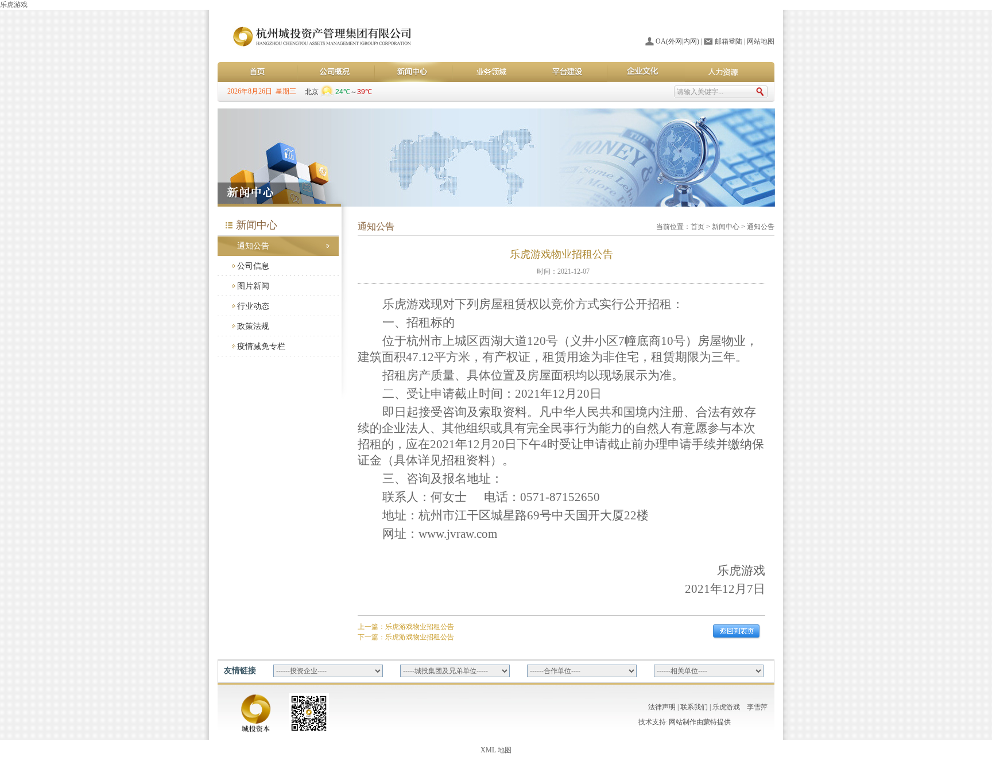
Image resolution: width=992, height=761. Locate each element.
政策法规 (253, 326)
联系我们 (694, 707)
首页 (697, 227)
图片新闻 (253, 286)
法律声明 (662, 707)
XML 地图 (496, 750)
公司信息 (253, 266)
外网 (675, 41)
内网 (690, 41)
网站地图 (760, 41)
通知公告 (253, 246)
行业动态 (253, 306)
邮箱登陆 (728, 41)
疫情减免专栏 (261, 346)
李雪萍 (757, 707)
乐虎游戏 (14, 5)
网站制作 (682, 722)
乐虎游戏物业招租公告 (419, 627)
